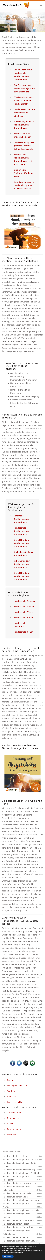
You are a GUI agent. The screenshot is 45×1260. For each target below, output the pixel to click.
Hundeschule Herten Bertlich (22, 1237)
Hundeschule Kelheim (24, 606)
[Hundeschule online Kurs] (15, 5)
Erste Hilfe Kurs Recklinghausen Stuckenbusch (21, 543)
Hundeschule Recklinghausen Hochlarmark (22, 1178)
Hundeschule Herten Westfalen (22, 1193)
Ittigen (10, 1123)
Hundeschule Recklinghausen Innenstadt (22, 1200)
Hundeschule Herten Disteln (22, 1156)
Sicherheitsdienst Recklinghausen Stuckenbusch (22, 564)
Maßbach (11, 1134)
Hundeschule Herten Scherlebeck (22, 1220)
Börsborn (11, 1080)
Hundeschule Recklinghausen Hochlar (22, 1215)
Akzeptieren (7, 1256)
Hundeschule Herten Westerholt (22, 1227)
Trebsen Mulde (14, 1112)
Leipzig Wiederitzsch (17, 1085)
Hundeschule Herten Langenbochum (22, 1183)
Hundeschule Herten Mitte (22, 1196)
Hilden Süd (12, 1096)
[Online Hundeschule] (22, 230)
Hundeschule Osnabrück (20, 625)
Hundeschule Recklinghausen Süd (22, 1159)
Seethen (11, 1091)
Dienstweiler (13, 1118)
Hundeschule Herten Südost (22, 1223)
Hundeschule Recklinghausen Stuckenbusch (21, 531)
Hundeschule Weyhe (23, 612)
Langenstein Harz (15, 1102)
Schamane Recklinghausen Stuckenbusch (21, 519)
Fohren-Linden (14, 1129)
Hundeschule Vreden (23, 617)
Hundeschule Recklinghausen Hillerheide (22, 1188)
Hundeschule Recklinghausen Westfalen (22, 1210)
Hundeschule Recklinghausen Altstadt (22, 1205)
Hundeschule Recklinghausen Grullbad (22, 1173)
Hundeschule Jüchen (23, 631)
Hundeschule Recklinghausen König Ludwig (22, 1165)
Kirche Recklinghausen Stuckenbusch (24, 554)
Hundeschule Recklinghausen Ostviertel (22, 1240)
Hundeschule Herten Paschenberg (22, 1169)
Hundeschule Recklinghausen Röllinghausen (22, 1232)
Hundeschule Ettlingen (24, 601)
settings (20, 1252)
